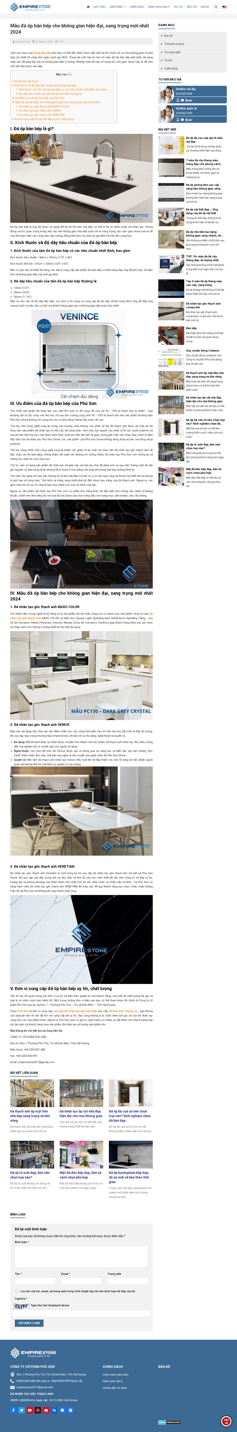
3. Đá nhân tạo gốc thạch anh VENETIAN (40, 114)
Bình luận (22, 1242)
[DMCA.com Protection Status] (169, 1422)
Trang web (114, 1274)
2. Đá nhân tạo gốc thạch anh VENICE (38, 110)
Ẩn (69, 74)
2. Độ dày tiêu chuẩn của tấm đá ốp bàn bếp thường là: (49, 93)
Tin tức (178, 6)
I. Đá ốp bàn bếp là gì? (25, 81)
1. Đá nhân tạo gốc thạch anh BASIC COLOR (42, 106)
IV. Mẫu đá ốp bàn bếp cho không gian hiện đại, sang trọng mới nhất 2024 (56, 102)
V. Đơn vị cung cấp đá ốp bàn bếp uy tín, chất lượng (42, 119)
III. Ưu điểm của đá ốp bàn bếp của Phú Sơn (38, 98)
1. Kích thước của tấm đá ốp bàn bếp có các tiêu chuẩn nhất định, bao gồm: (61, 89)
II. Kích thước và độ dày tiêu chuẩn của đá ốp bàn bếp (44, 85)
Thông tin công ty (174, 43)
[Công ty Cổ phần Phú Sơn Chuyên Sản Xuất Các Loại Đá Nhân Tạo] (30, 6)
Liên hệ (204, 6)
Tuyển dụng (171, 68)
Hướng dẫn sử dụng (115, 1387)
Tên (18, 1274)
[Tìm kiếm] (216, 7)
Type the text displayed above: (50, 1305)
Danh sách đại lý (159, 6)
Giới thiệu (100, 6)
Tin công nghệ (172, 52)
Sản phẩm (115, 6)
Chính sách (137, 6)
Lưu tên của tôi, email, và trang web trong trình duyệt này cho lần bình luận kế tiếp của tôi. (78, 1291)
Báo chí (192, 6)
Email (65, 1274)
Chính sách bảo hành (115, 1374)
